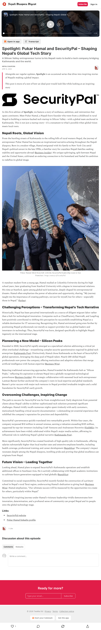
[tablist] (13, 546)
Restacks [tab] (19, 547)
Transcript (34, 41)
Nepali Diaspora (8, 66)
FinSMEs (89, 427)
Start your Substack (44, 618)
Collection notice (66, 611)
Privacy (48, 611)
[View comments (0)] (38, 626)
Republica (69, 448)
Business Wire (52, 364)
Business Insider (43, 152)
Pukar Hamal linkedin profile (21, 520)
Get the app (63, 618)
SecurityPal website (16, 515)
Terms (55, 611)
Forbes (22, 300)
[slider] (48, 33)
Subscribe (83, 4)
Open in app (13, 41)
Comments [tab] (8, 547)
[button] (8, 24)
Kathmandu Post (22, 353)
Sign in (93, 4)
